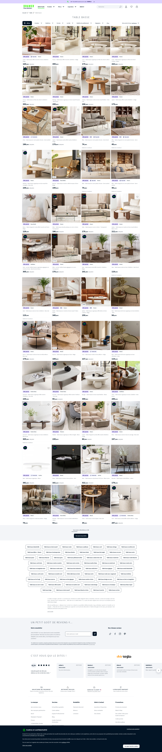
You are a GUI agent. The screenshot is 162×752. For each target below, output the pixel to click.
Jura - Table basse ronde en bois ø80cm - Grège (94, 354)
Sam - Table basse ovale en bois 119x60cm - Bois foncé (125, 267)
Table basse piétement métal (74, 557)
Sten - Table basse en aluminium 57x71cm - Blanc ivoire (96, 478)
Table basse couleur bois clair (94, 557)
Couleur (37, 23)
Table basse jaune (29, 557)
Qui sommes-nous (36, 707)
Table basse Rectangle (99, 552)
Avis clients (97, 713)
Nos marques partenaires (38, 710)
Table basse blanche (44, 557)
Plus (108, 23)
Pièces (59, 7)
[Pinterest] (125, 634)
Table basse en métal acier (128, 547)
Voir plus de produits (81, 536)
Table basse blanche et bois (81, 590)
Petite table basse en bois (73, 574)
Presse (33, 720)
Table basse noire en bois (72, 563)
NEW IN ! (82, 7)
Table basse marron (50, 579)
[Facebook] (115, 634)
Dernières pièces (120, 722)
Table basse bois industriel (74, 568)
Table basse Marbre (70, 552)
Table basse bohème (126, 574)
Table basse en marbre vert (55, 574)
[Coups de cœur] (131, 6)
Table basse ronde (67, 547)
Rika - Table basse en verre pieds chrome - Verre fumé (95, 140)
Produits (49, 7)
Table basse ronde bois (112, 557)
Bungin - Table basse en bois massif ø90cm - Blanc (94, 394)
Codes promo (119, 719)
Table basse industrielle (33, 547)
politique (64, 742)
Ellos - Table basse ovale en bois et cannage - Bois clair (125, 434)
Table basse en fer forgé (34, 579)
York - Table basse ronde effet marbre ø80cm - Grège (125, 518)
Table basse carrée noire (37, 574)
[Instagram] (120, 634)
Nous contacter (98, 710)
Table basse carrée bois (36, 563)
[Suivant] (158, 670)
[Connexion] (126, 7)
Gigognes (97, 23)
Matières (47, 23)
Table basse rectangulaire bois (37, 568)
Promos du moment (121, 707)
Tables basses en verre (115, 552)
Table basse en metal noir (108, 563)
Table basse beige (47, 590)
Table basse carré (97, 547)
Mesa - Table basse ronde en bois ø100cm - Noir (64, 478)
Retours (75, 710)
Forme (58, 23)
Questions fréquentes (100, 707)
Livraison (75, 713)
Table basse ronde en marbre (54, 563)
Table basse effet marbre (54, 584)
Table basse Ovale (84, 552)
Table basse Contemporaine (53, 552)
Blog (53, 717)
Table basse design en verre (105, 579)
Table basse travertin (98, 590)
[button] (81, 23)
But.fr (32, 713)
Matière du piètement (83, 23)
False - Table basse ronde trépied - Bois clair (93, 518)
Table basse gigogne (107, 568)
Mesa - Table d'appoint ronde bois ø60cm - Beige (35, 518)
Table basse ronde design (90, 584)
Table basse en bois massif (51, 547)
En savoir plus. (92, 644)
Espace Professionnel (58, 713)
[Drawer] (28, 6)
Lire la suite (50, 611)
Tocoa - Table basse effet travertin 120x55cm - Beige (65, 59)
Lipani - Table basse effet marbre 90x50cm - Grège (124, 100)
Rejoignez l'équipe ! (36, 717)
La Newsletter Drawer (37, 723)
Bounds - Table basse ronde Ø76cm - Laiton (122, 478)
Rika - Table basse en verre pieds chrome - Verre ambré (95, 183)
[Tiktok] (110, 634)
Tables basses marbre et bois (86, 579)
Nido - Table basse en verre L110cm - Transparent (94, 227)
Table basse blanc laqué (126, 584)
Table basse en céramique (108, 584)
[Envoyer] (95, 634)
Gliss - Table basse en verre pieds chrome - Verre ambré (36, 140)
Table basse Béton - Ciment (34, 552)
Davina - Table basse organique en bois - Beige (63, 354)
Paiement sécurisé (78, 707)
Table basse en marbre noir (73, 584)
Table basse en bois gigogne (67, 579)
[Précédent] (60, 670)
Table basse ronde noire (126, 563)
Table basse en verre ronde (37, 584)
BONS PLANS (41, 7)
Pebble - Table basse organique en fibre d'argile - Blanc (66, 434)
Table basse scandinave (82, 547)
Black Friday (118, 710)
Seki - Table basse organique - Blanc (32, 478)
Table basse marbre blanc (90, 563)
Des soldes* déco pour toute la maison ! (121, 714)
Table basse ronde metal (56, 568)
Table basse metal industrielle (124, 568)
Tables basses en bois (114, 590)
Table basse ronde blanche (130, 557)
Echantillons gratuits (58, 707)
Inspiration (70, 7)
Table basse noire (130, 552)
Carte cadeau (55, 710)
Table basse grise (58, 557)
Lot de (68, 23)
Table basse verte (89, 574)
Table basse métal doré (91, 568)
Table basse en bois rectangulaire (125, 579)
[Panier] (137, 6)
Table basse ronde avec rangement (107, 574)
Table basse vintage (112, 547)
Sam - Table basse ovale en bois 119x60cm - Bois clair (36, 311)
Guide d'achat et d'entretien (56, 721)
